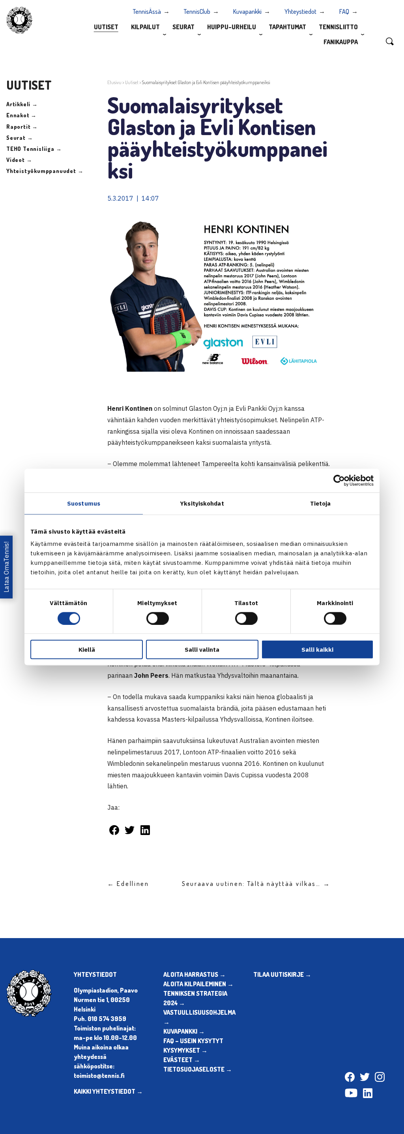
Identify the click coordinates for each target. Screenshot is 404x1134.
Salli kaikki (317, 649)
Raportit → (22, 126)
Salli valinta (202, 649)
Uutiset (106, 27)
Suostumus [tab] (83, 503)
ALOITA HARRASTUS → (194, 974)
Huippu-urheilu (231, 27)
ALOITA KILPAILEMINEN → (198, 984)
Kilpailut (145, 27)
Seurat (183, 27)
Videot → (19, 159)
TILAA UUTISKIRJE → (282, 974)
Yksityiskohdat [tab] (202, 503)
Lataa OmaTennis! (6, 567)
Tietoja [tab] (320, 503)
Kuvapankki (247, 11)
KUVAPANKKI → (184, 1031)
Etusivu (114, 82)
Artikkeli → (22, 104)
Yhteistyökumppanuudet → (44, 170)
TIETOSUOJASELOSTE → (197, 1069)
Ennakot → (21, 115)
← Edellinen (128, 884)
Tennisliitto (338, 27)
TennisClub (197, 11)
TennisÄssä (147, 11)
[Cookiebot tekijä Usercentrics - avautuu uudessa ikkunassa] (339, 480)
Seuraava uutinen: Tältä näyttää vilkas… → (256, 884)
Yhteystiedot (300, 11)
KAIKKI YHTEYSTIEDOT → (108, 1091)
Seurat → (19, 137)
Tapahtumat (287, 27)
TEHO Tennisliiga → (34, 148)
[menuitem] (106, 26)
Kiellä (87, 649)
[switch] (157, 618)
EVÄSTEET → (181, 1060)
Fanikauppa (341, 42)
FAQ (344, 11)
